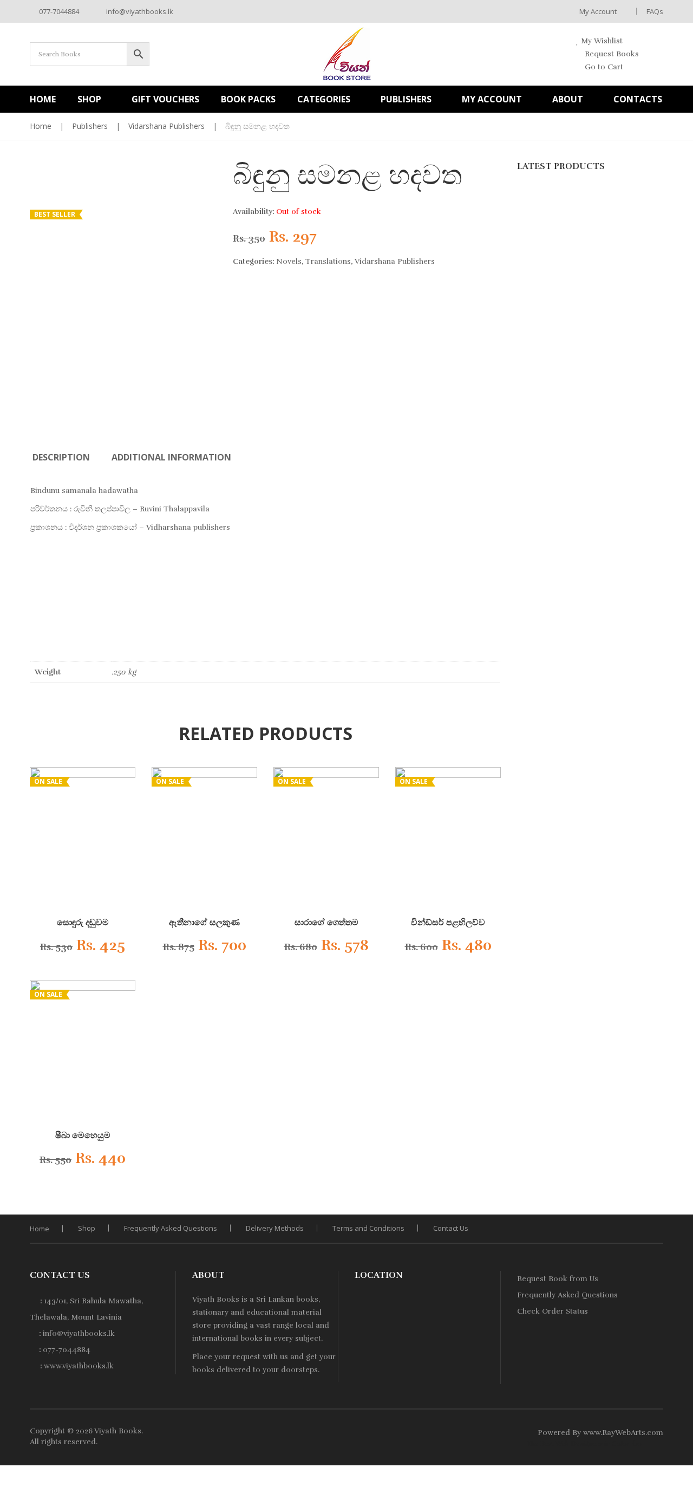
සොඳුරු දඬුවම (83, 922)
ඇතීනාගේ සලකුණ (204, 922)
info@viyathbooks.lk (138, 11)
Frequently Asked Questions (170, 1228)
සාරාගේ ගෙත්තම (326, 922)
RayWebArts (623, 1432)
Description (61, 457)
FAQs (654, 11)
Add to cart (73, 949)
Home (40, 126)
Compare (100, 948)
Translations (328, 261)
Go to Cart (603, 67)
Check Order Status (552, 1311)
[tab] (61, 457)
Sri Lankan (275, 1299)
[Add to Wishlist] (116, 948)
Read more (195, 949)
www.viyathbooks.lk (79, 1366)
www (591, 1432)
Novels (289, 261)
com (655, 1432)
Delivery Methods (275, 1228)
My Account (598, 11)
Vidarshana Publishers (166, 126)
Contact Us (450, 1228)
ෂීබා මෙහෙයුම (82, 1135)
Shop (86, 1228)
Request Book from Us (557, 1278)
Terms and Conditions (368, 1228)
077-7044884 (58, 11)
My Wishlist (601, 41)
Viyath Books (117, 1431)
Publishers (90, 126)
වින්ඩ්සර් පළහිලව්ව (448, 922)
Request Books (611, 54)
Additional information (171, 457)
